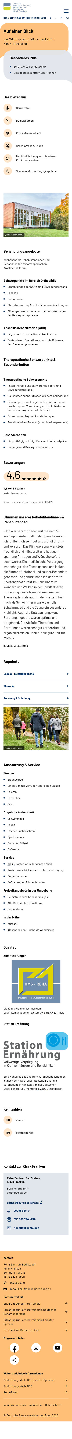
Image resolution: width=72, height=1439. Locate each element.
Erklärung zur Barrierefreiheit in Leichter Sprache (28, 1321)
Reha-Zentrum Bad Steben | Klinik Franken (24, 17)
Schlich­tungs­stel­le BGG (17, 1386)
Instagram (37, 1346)
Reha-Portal (10, 1392)
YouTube (58, 1346)
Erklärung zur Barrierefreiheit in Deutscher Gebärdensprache (29, 1311)
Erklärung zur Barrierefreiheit (21, 1303)
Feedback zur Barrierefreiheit (21, 1330)
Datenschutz (53, 1405)
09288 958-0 (22, 1210)
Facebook (15, 1346)
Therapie (9, 686)
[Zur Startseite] (18, 7)
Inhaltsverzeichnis (14, 1405)
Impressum (35, 1405)
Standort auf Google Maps (23, 1202)
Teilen (14, 1360)
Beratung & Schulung (16, 698)
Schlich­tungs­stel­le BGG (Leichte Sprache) (28, 1380)
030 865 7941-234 (25, 1219)
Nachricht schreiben (26, 1227)
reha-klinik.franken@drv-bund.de (30, 1288)
